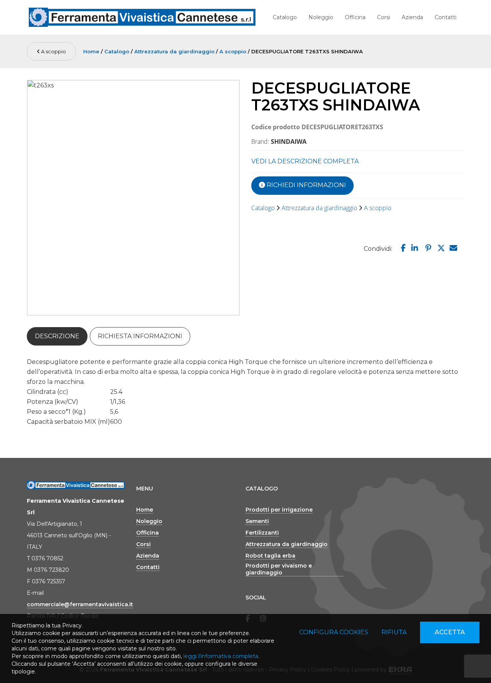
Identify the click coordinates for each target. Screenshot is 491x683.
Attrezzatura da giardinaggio (174, 51)
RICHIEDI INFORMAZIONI (305, 185)
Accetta (450, 632)
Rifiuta (394, 632)
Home (91, 51)
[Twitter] (440, 248)
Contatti (445, 17)
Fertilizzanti (262, 532)
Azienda (412, 17)
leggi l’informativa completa (220, 656)
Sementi (257, 521)
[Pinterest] (427, 248)
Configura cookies (333, 632)
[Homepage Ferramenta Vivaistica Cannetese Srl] (142, 17)
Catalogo (285, 17)
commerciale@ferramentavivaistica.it (80, 604)
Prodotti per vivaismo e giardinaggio (279, 569)
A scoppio (53, 51)
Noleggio (320, 17)
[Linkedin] (414, 248)
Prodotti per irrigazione (279, 509)
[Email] (453, 248)
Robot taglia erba (270, 555)
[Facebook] (401, 248)
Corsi (383, 17)
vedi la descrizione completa (305, 161)
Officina (355, 17)
